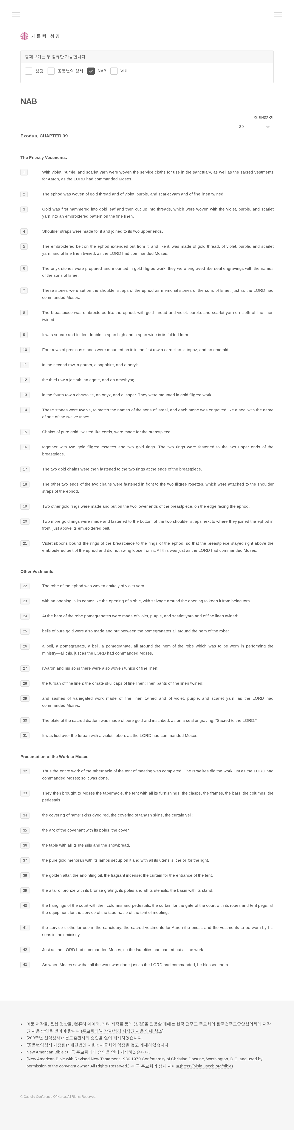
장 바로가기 (264, 117)
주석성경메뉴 (16, 14)
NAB (102, 71)
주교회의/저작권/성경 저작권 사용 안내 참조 (122, 1031)
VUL (125, 71)
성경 (39, 71)
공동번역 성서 (70, 71)
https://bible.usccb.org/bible (206, 1066)
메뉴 (278, 14)
